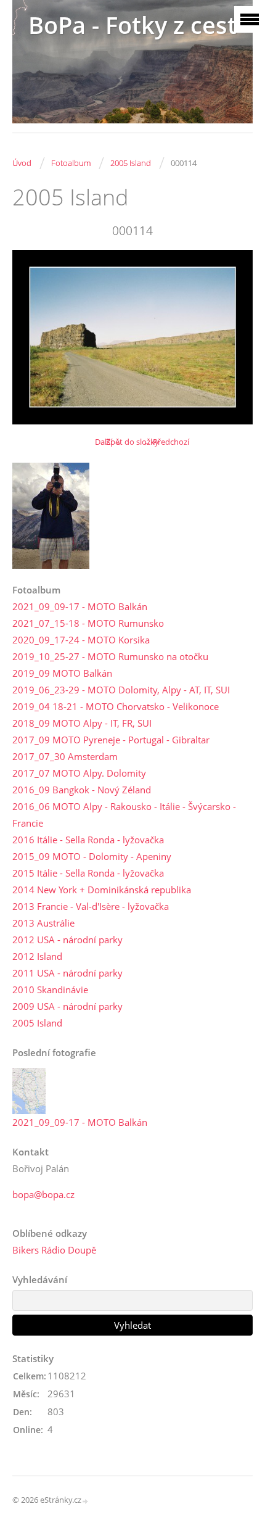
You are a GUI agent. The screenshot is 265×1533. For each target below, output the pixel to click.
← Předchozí (166, 441)
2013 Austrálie (43, 923)
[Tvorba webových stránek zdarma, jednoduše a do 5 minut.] (85, 1500)
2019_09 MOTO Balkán (62, 673)
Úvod (21, 162)
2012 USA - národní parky (67, 939)
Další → (108, 441)
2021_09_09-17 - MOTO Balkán (79, 606)
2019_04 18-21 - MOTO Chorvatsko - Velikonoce (115, 706)
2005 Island (130, 162)
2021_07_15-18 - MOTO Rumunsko (88, 623)
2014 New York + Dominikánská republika (101, 889)
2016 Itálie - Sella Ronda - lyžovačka (88, 839)
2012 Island (37, 956)
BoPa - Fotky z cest (132, 25)
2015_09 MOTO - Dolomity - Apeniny (91, 856)
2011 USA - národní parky (67, 973)
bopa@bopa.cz (43, 1194)
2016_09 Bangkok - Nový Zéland (81, 789)
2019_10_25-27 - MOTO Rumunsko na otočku (110, 656)
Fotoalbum (71, 162)
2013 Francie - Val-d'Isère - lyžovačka (90, 906)
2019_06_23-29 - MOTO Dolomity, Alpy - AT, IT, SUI (121, 690)
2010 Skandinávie (50, 989)
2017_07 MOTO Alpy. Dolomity (79, 773)
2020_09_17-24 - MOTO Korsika (81, 640)
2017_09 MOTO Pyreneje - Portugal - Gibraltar (111, 739)
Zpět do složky (132, 441)
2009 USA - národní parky (67, 1006)
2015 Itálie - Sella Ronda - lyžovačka (88, 873)
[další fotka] (233, 337)
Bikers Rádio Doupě (54, 1250)
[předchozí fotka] (32, 337)
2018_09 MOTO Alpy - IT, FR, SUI (82, 723)
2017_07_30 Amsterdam (65, 756)
